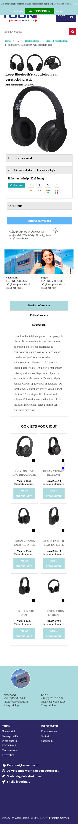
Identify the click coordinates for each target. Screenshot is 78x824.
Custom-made (9, 750)
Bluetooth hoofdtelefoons (57, 41)
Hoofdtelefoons (32, 41)
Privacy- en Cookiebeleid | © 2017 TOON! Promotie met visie (35, 818)
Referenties (8, 755)
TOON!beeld (9, 745)
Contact (45, 736)
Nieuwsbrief (8, 731)
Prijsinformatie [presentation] (39, 315)
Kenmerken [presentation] (39, 324)
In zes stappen (9, 740)
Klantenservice (49, 731)
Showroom (47, 740)
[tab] (39, 306)
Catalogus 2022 (10, 736)
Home (8, 41)
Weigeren (60, 11)
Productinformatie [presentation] (39, 305)
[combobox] (35, 31)
